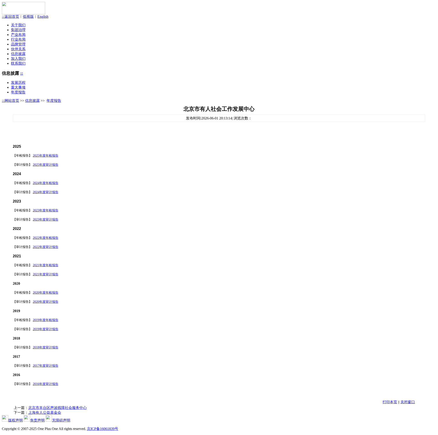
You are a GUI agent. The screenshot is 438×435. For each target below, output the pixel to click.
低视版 (28, 16)
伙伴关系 (18, 49)
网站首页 (12, 101)
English (42, 16)
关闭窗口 (407, 402)
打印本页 (390, 402)
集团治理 (18, 30)
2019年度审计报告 (45, 329)
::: (3, 101)
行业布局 (18, 39)
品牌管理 (18, 44)
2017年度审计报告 (45, 365)
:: (21, 73)
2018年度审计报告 (45, 347)
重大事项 (18, 87)
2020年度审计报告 (45, 301)
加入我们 (18, 59)
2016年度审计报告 (45, 384)
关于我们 (18, 25)
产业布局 (18, 35)
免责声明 (37, 420)
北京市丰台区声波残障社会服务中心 (57, 408)
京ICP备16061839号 (102, 429)
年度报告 (18, 92)
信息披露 (18, 54)
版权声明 (15, 420)
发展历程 (18, 82)
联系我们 (18, 63)
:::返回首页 (10, 16)
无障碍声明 (61, 420)
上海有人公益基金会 (44, 412)
